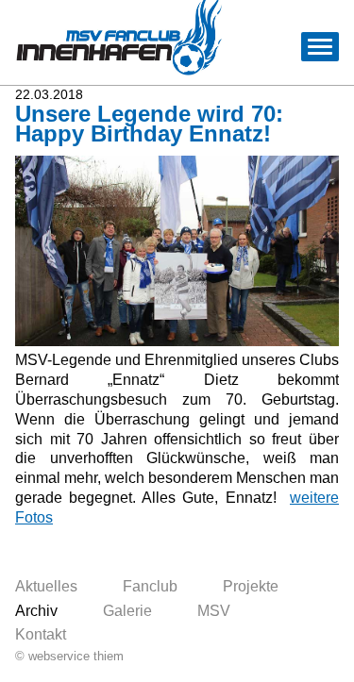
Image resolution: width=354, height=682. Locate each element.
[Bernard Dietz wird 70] (177, 341)
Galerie (127, 611)
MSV (213, 611)
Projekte (250, 586)
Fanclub (150, 586)
